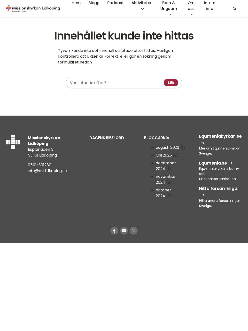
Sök (171, 82)
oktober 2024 (163, 193)
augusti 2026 (167, 147)
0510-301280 (39, 165)
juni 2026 (164, 155)
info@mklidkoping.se (47, 170)
